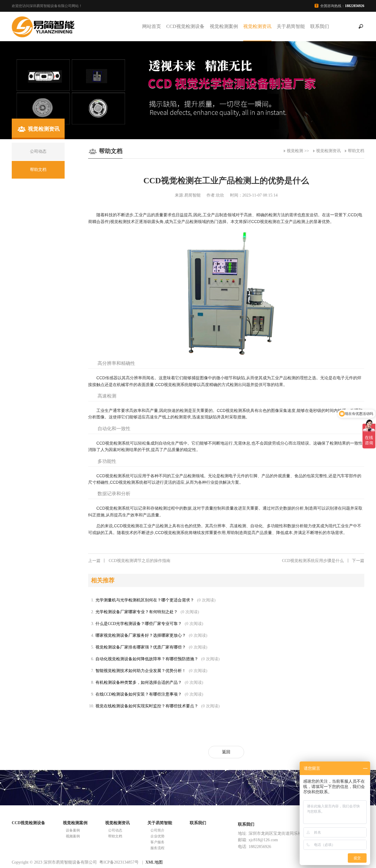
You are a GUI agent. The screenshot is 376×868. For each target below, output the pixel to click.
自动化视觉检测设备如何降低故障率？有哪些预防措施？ (146, 659)
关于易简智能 (291, 26)
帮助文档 (356, 151)
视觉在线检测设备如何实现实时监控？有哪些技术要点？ (146, 706)
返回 (226, 752)
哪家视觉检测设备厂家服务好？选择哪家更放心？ (140, 635)
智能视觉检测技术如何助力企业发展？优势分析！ (140, 671)
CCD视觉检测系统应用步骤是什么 (323, 560)
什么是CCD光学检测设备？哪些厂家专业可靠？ (138, 623)
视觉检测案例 (224, 26)
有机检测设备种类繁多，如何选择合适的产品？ (138, 682)
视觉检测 (295, 151)
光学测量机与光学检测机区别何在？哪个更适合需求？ (144, 600)
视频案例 (73, 836)
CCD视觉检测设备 (185, 26)
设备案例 (73, 830)
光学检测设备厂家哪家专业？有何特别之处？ (136, 612)
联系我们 (319, 26)
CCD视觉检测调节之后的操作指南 (129, 560)
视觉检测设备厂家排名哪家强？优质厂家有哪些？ (140, 647)
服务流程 (157, 848)
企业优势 (157, 836)
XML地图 (154, 862)
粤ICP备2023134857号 (119, 862)
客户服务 (157, 842)
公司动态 (115, 830)
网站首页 (151, 26)
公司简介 (157, 830)
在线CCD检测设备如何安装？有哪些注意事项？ (138, 694)
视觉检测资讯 (257, 26)
